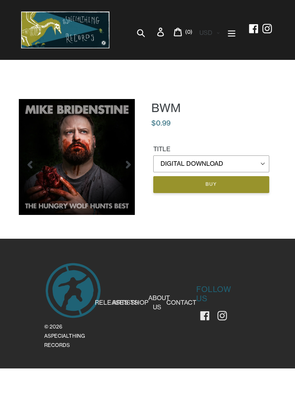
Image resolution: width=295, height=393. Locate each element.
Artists (125, 302)
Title (162, 149)
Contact (181, 302)
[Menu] (232, 32)
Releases (111, 302)
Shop (139, 302)
